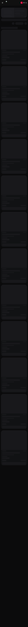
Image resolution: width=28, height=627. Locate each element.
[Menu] (2, 2)
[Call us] (21, 3)
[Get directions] (24, 3)
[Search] (26, 3)
